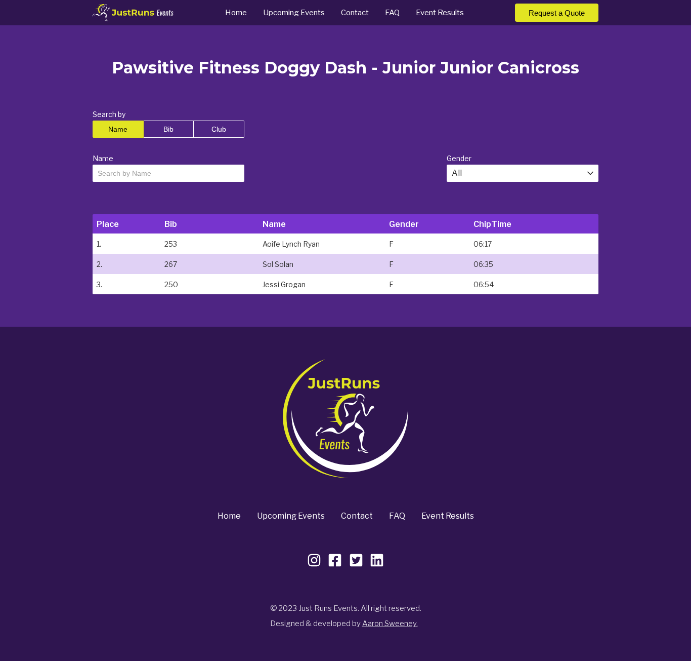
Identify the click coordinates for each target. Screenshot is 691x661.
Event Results (440, 12)
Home (236, 12)
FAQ (392, 12)
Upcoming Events (294, 12)
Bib (168, 129)
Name (117, 129)
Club (218, 129)
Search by (109, 114)
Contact (355, 12)
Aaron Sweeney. (390, 623)
